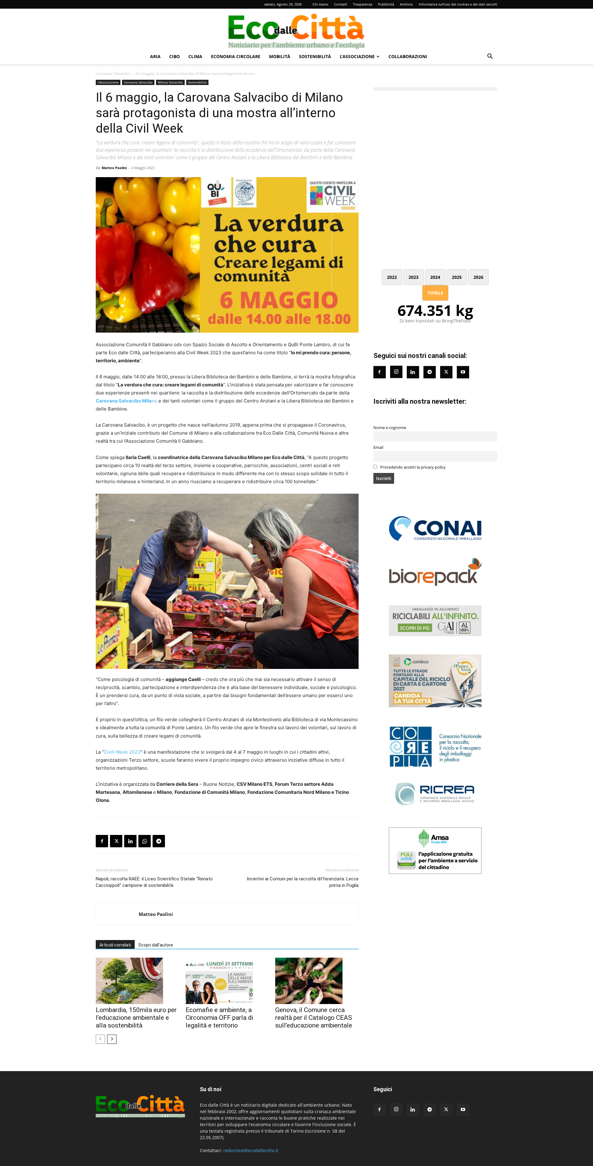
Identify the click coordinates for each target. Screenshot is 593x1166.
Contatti (340, 4)
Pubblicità (386, 4)
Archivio (406, 4)
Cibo (174, 56)
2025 (457, 277)
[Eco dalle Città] (296, 29)
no (126, 401)
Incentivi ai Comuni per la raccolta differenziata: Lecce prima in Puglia (302, 882)
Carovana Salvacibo (113, 73)
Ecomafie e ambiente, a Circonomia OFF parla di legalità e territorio (219, 1017)
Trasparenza (362, 4)
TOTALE (435, 293)
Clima (195, 56)
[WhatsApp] (144, 841)
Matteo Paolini (114, 167)
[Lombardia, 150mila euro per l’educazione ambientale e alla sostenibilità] (137, 981)
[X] (116, 841)
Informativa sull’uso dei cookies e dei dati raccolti (458, 4)
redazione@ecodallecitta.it (250, 1150)
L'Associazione (108, 82)
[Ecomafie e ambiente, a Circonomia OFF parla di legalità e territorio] (227, 981)
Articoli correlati (115, 945)
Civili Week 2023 (122, 752)
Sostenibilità (315, 56)
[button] (489, 57)
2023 (413, 277)
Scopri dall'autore (155, 945)
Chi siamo (320, 4)
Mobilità (279, 56)
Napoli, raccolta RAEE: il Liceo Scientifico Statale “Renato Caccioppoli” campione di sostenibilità (154, 882)
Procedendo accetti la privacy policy (412, 467)
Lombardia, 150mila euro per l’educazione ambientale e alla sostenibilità (136, 1017)
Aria (155, 56)
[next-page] (111, 1039)
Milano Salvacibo (170, 82)
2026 (478, 277)
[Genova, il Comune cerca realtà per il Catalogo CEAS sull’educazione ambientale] (317, 981)
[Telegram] (159, 841)
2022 (392, 277)
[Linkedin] (130, 841)
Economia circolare (235, 56)
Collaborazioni (408, 56)
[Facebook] (102, 841)
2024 (435, 277)
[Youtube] (463, 372)
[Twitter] (446, 372)
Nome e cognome (389, 427)
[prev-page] (100, 1039)
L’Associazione (357, 56)
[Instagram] (396, 372)
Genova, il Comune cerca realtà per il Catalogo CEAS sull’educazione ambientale (313, 1017)
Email (378, 447)
